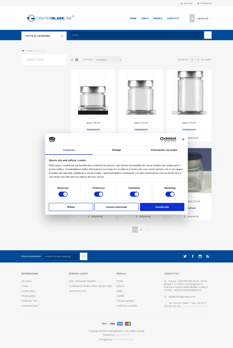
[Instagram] (200, 256)
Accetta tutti (162, 207)
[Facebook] (192, 256)
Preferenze (206, 3)
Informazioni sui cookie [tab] (164, 150)
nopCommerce (123, 334)
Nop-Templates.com (123, 339)
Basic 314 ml (189, 122)
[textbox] (136, 35)
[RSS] (207, 256)
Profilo (157, 18)
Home (133, 18)
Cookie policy (28, 290)
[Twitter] (185, 256)
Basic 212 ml (141, 122)
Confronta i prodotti (126, 305)
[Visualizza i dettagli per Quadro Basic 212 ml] (189, 170)
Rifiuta (71, 207)
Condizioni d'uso (29, 305)
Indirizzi (120, 285)
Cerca (144, 18)
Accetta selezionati (116, 207)
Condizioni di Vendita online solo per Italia (90, 285)
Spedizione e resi (77, 290)
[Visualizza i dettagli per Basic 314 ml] (189, 92)
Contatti (173, 18)
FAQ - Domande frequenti (82, 281)
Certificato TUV (29, 300)
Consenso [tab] (69, 150)
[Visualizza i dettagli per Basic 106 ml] (93, 92)
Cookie (25, 285)
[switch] (98, 194)
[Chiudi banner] (183, 139)
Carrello (120, 295)
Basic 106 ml (93, 122)
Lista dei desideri (125, 300)
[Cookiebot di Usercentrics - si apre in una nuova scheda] (162, 139)
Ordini (119, 290)
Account (188, 3)
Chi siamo (26, 281)
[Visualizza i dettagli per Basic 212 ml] (141, 92)
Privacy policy (28, 295)
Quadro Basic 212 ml (189, 201)
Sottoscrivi (83, 256)
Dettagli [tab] (116, 150)
